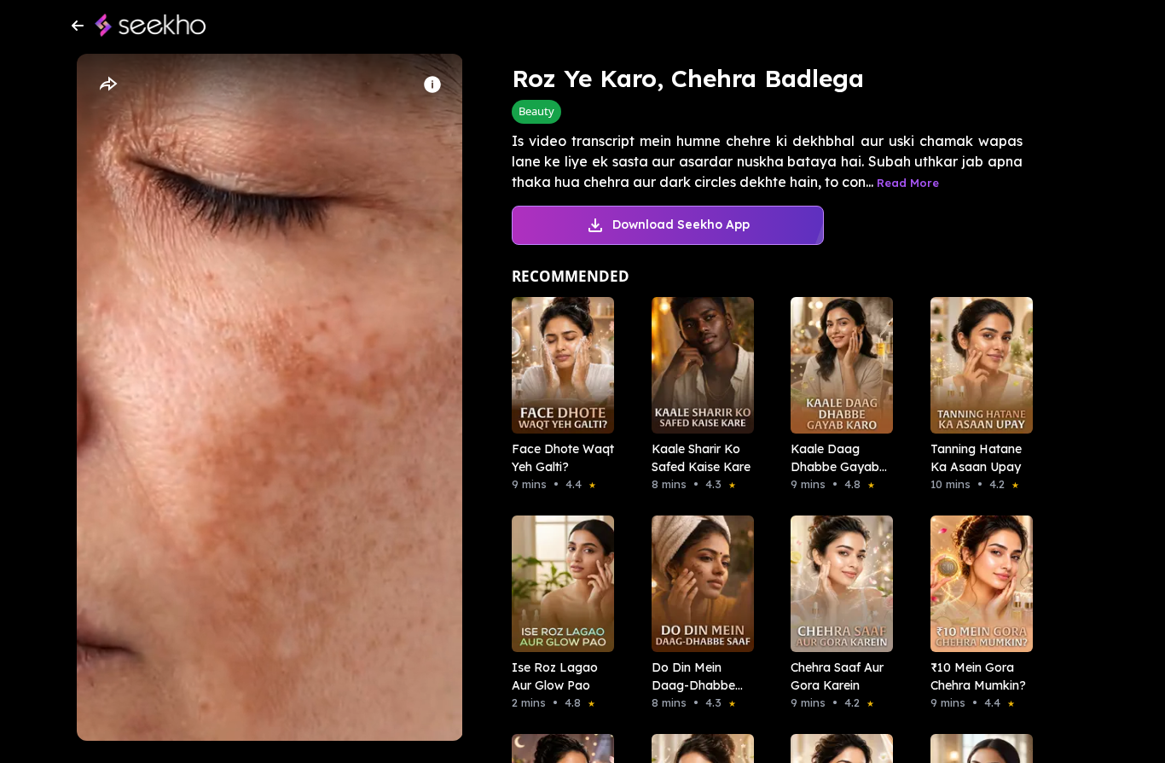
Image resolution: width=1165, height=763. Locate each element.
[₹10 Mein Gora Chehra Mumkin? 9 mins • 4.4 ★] (976, 583)
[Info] (432, 84)
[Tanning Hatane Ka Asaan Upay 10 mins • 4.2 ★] (976, 365)
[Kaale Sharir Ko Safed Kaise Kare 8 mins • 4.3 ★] (698, 365)
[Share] (107, 84)
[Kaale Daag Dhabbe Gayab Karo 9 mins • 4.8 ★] (837, 365)
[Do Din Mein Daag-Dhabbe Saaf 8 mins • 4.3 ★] (698, 583)
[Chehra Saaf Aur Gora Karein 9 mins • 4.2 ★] (837, 583)
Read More (908, 182)
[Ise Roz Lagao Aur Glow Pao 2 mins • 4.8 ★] (558, 583)
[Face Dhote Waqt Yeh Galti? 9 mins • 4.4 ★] (558, 365)
